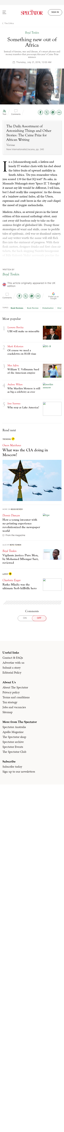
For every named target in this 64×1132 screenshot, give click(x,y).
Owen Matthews (11, 445)
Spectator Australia (14, 727)
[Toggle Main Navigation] (8, 12)
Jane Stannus (13, 403)
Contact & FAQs (12, 657)
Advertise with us (13, 662)
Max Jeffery (13, 365)
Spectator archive (13, 742)
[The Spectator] (32, 12)
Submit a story (11, 667)
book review (33, 308)
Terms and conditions (16, 697)
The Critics (9, 23)
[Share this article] (59, 112)
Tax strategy (9, 702)
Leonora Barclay (15, 327)
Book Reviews (17, 308)
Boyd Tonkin (10, 274)
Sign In (55, 12)
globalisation (48, 308)
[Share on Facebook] (40, 112)
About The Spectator (15, 687)
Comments (16, 114)
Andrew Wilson (15, 384)
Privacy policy (11, 692)
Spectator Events (12, 747)
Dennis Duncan (11, 515)
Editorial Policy (11, 672)
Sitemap (7, 712)
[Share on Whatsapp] (52, 112)
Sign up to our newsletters (18, 771)
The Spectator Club (14, 752)
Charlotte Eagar (11, 580)
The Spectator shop (14, 737)
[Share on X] (46, 112)
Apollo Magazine (13, 732)
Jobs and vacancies (14, 707)
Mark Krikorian (15, 346)
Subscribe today (12, 766)
